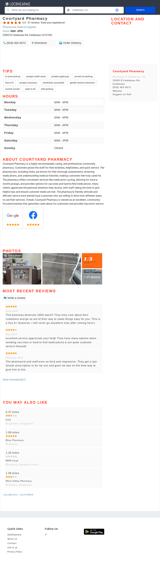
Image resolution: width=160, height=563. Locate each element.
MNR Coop (12, 460)
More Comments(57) (14, 379)
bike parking (47, 88)
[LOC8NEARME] (17, 3)
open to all (30, 88)
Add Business (14, 534)
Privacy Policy (14, 551)
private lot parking (83, 76)
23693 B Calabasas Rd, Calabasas (126, 82)
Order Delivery (71, 42)
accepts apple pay (60, 76)
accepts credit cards (36, 76)
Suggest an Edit (122, 94)
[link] (13, 218)
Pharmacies (9, 27)
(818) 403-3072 (16, 42)
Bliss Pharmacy (15, 440)
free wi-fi (9, 82)
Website (117, 91)
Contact (12, 543)
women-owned (12, 88)
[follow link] (47, 535)
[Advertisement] (53, 57)
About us (12, 538)
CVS (8, 420)
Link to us (12, 547)
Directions (40, 42)
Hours (6, 31)
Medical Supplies (26, 27)
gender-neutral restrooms (82, 82)
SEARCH (140, 10)
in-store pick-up (12, 76)
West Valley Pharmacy (19, 481)
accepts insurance (28, 82)
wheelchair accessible (53, 82)
